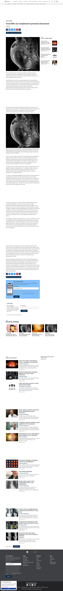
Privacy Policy (17, 587)
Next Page (16, 546)
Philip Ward (8, 26)
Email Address (16, 286)
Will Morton (22, 537)
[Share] (9, 30)
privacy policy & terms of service (28, 293)
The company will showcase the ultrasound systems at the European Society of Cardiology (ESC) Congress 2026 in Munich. (29, 389)
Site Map (43, 587)
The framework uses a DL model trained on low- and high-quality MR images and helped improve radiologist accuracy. (29, 528)
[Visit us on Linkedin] (32, 585)
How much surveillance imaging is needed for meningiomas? (28, 461)
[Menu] (57, 1)
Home (47, 587)
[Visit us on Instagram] (35, 585)
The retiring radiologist (25, 471)
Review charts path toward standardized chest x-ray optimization (26, 482)
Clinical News (9, 21)
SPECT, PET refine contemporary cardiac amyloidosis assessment (45, 42)
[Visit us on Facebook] (27, 585)
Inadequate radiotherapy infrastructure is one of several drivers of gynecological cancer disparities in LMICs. (29, 439)
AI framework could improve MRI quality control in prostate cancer (28, 522)
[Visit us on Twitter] (30, 585)
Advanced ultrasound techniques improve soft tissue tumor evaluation (45, 48)
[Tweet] (15, 30)
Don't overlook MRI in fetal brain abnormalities (24, 335)
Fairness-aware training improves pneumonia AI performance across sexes (28, 510)
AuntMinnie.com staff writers (25, 386)
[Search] (55, 1)
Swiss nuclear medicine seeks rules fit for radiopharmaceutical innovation (45, 62)
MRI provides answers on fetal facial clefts (37, 335)
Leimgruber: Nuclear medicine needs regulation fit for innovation (29, 423)
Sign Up (16, 296)
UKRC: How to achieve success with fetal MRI (49, 335)
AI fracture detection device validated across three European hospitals (28, 534)
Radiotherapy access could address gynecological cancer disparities (29, 434)
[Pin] (17, 30)
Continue (24, 310)
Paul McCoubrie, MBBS (24, 473)
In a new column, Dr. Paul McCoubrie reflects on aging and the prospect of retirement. (29, 475)
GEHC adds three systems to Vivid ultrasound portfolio (46, 55)
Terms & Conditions (31, 587)
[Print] (7, 30)
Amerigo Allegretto (23, 376)
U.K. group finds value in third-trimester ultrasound (11, 335)
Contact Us (38, 587)
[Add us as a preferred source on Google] (20, 30)
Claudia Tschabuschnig (24, 363)
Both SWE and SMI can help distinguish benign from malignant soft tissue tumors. (29, 378)
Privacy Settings (24, 587)
